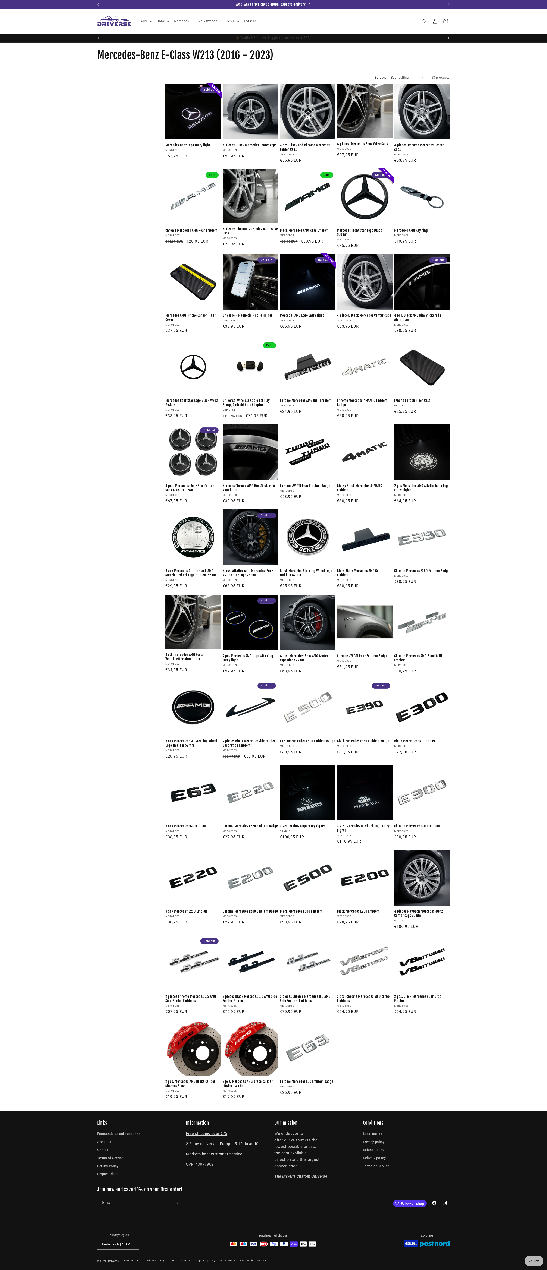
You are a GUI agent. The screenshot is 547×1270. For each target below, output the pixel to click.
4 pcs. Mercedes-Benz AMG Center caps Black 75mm (304, 658)
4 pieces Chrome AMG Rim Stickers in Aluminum (249, 488)
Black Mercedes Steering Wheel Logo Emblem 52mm (306, 573)
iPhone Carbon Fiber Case (412, 401)
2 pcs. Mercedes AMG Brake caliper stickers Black (190, 1084)
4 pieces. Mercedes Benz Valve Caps (362, 144)
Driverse (113, 1261)
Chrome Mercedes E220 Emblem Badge (250, 826)
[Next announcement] (448, 4)
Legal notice (372, 1134)
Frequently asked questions (118, 1134)
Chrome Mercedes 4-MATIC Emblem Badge (362, 403)
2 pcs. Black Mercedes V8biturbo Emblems (417, 999)
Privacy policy (374, 1142)
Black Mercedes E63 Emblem (185, 826)
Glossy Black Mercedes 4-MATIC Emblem (359, 488)
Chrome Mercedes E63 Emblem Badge (306, 1082)
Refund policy (133, 1260)
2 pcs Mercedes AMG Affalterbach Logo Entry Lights (422, 488)
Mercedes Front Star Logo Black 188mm (359, 232)
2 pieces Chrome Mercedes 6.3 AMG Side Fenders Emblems (305, 999)
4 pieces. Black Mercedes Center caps (250, 145)
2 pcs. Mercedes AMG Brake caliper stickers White (248, 1084)
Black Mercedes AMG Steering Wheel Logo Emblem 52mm (191, 743)
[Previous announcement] (98, 4)
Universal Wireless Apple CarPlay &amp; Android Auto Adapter (246, 403)
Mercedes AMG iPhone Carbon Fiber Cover (190, 317)
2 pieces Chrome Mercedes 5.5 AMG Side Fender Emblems (190, 999)
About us (104, 1142)
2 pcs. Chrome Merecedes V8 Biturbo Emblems (363, 999)
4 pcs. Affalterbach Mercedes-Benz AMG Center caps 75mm (248, 573)
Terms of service (179, 1260)
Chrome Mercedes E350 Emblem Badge (422, 571)
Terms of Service (110, 1158)
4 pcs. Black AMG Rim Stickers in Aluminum (417, 317)
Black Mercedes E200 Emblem (358, 911)
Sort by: (380, 77)
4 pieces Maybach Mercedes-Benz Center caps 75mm (418, 913)
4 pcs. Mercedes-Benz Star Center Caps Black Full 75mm (189, 488)
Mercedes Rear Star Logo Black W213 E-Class (191, 403)
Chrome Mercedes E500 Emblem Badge (307, 741)
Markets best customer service (214, 1154)
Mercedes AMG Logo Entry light (302, 315)
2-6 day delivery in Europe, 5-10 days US (222, 1144)
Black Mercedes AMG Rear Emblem (304, 230)
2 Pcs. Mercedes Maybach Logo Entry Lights (363, 828)
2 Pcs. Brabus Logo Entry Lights (302, 826)
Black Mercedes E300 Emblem (415, 741)
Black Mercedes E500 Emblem (301, 911)
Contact (103, 1150)
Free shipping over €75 (207, 1133)
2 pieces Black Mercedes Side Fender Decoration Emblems (249, 743)
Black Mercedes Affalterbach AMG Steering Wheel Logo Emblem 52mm (191, 573)
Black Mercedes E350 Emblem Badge (363, 741)
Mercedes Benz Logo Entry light (187, 145)
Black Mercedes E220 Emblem (186, 911)
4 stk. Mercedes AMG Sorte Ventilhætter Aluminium (184, 657)
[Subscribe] (176, 1202)
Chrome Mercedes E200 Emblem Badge (250, 911)
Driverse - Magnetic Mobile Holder (248, 315)
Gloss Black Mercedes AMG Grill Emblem (359, 573)
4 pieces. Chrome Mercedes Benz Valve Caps (250, 231)
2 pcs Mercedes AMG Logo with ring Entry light (248, 658)
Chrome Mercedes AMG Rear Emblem (191, 230)
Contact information (253, 1260)
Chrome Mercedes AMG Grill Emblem (306, 401)
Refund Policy (108, 1166)
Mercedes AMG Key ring (411, 230)
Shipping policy (205, 1260)
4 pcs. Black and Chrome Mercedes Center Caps (305, 147)
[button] (146, 21)
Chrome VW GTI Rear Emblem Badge (305, 486)
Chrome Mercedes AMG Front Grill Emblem (418, 658)
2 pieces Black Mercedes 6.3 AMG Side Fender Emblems (250, 999)
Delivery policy (374, 1158)
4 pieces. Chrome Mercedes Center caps (419, 147)
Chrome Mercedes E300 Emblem (417, 826)
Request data (107, 1174)
